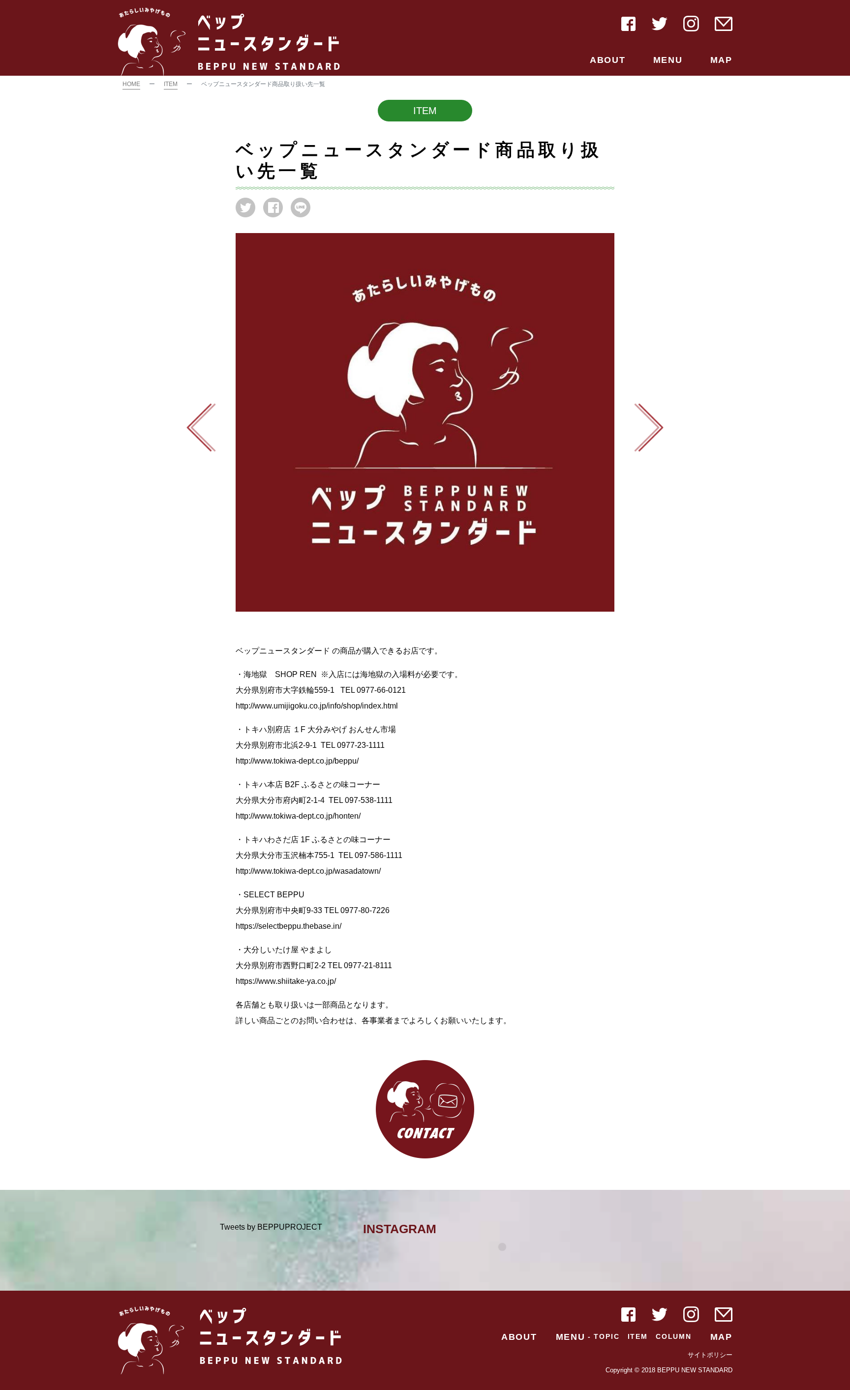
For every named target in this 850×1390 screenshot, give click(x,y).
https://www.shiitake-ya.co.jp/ (286, 981)
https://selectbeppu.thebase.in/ (288, 926)
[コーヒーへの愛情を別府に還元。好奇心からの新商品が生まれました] (649, 427)
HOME (131, 84)
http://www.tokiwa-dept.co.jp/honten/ (298, 816)
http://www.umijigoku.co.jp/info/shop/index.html (317, 706)
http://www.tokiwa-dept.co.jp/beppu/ (297, 761)
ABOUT (608, 60)
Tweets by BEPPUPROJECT (271, 1227)
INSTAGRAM (399, 1229)
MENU (668, 60)
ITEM (171, 84)
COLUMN (674, 1336)
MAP (721, 60)
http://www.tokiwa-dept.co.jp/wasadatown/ (308, 871)
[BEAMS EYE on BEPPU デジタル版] (201, 427)
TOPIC (606, 1336)
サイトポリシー (710, 1355)
